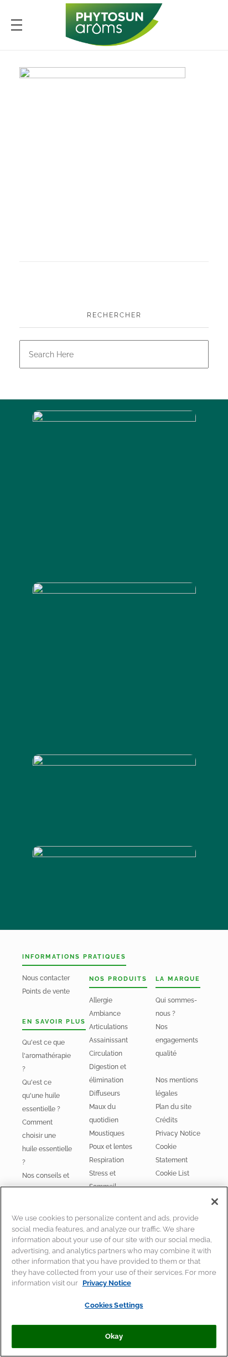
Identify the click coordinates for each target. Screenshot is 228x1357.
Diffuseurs (104, 1093)
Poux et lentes (110, 1147)
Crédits (167, 1120)
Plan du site (173, 1107)
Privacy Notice (178, 1133)
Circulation (105, 1053)
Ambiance (105, 1013)
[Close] (215, 1201)
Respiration (106, 1160)
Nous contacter (46, 978)
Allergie (100, 1000)
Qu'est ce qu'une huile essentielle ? (41, 1095)
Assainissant (108, 1040)
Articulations (108, 1027)
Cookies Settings (114, 1305)
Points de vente (46, 991)
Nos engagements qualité (177, 1040)
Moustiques (107, 1133)
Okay (114, 1336)
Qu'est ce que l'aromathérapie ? (46, 1056)
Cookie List (172, 1173)
